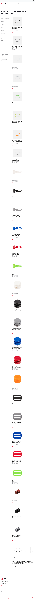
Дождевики (3, 50)
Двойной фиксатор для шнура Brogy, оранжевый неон (17, 386)
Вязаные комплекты (4, 43)
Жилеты (2, 24)
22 (29, 551)
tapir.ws (9, 598)
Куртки (2, 32)
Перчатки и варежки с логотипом (5, 57)
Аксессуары (3, 33)
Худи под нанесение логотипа (4, 55)
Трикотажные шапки (4, 38)
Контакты (2, 593)
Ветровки (2, 30)
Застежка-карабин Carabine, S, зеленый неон (16, 273)
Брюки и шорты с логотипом (4, 60)
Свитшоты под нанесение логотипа (5, 52)
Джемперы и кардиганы (5, 42)
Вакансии (2, 591)
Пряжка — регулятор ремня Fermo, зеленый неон (16, 480)
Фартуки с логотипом (5, 46)
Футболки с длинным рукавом (4, 49)
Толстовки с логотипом (5, 29)
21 (26, 551)
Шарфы (2, 27)
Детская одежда (4, 35)
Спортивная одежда (4, 36)
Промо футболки (4, 21)
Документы (3, 589)
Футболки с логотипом (5, 18)
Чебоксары (2, 0)
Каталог (5, 7)
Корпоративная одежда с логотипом (13, 7)
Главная (2, 7)
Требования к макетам (5, 587)
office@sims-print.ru (20, 0)
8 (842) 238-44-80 (19, 3)
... (22, 551)
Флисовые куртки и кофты (4, 40)
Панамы (2, 45)
